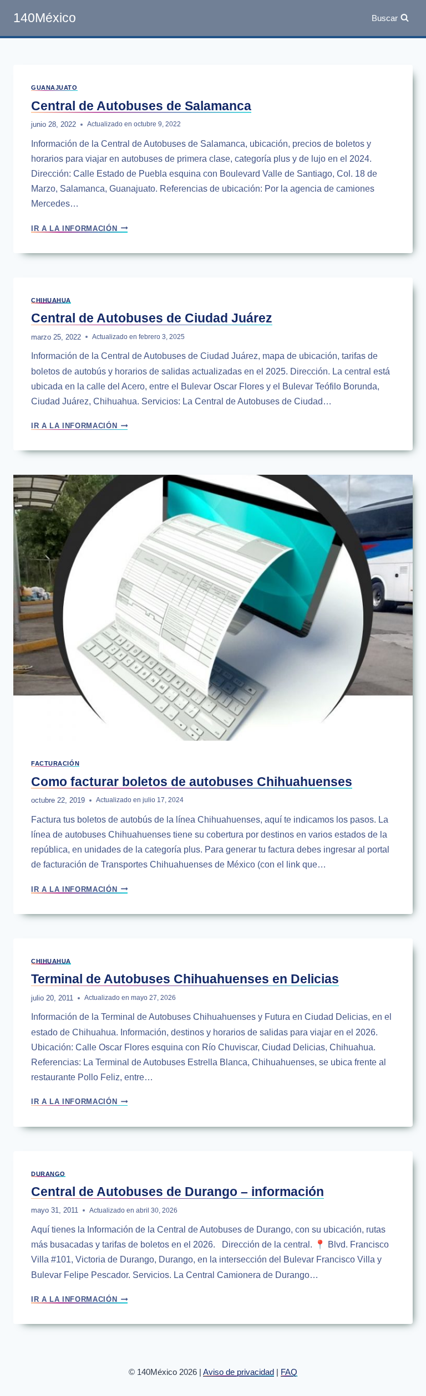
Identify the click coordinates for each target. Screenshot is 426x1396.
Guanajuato (54, 87)
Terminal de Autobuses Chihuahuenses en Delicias (185, 979)
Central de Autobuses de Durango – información (177, 1191)
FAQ (289, 1372)
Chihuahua (51, 300)
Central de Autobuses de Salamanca (141, 106)
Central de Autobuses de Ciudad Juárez (151, 318)
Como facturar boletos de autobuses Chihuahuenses (191, 781)
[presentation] (213, 608)
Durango (48, 1174)
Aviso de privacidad (238, 1372)
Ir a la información (79, 228)
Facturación (55, 763)
